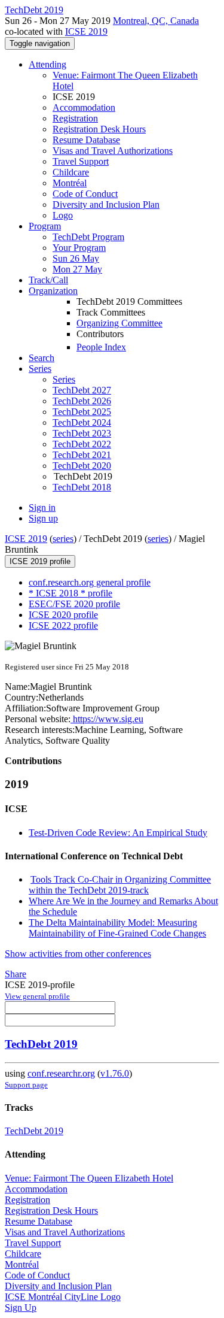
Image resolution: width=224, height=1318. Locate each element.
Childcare (71, 172)
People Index (101, 347)
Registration (75, 118)
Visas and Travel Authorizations (113, 151)
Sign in (42, 507)
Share (15, 974)
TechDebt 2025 (82, 412)
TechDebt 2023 (82, 433)
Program (45, 226)
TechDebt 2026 (82, 401)
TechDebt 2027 (82, 390)
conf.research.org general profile (90, 582)
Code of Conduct (85, 194)
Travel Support (81, 161)
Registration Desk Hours (99, 129)
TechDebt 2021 (82, 455)
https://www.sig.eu (106, 719)
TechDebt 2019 (41, 1044)
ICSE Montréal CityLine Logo (63, 1297)
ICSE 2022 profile (63, 625)
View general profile (37, 996)
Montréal (70, 183)
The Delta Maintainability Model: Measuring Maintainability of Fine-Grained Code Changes (117, 927)
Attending (47, 64)
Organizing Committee (119, 323)
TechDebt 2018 (82, 487)
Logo (63, 215)
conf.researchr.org (61, 1073)
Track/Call (48, 280)
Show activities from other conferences (78, 954)
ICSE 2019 (86, 31)
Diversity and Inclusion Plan (106, 204)
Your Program (79, 248)
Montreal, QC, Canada (156, 21)
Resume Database (86, 140)
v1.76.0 (114, 1073)
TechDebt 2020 (82, 465)
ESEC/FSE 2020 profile (74, 604)
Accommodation (84, 107)
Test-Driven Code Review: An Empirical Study (118, 833)
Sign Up (20, 1307)
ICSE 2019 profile (40, 561)
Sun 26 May (76, 258)
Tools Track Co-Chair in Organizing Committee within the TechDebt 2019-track (120, 884)
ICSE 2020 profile (63, 615)
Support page (26, 1084)
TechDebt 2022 (82, 444)
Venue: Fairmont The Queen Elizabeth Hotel (89, 1178)
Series (64, 379)
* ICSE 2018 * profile (70, 593)
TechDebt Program (88, 237)
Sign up (43, 518)
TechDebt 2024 (82, 422)
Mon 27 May (77, 269)
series (63, 539)
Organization (53, 291)
